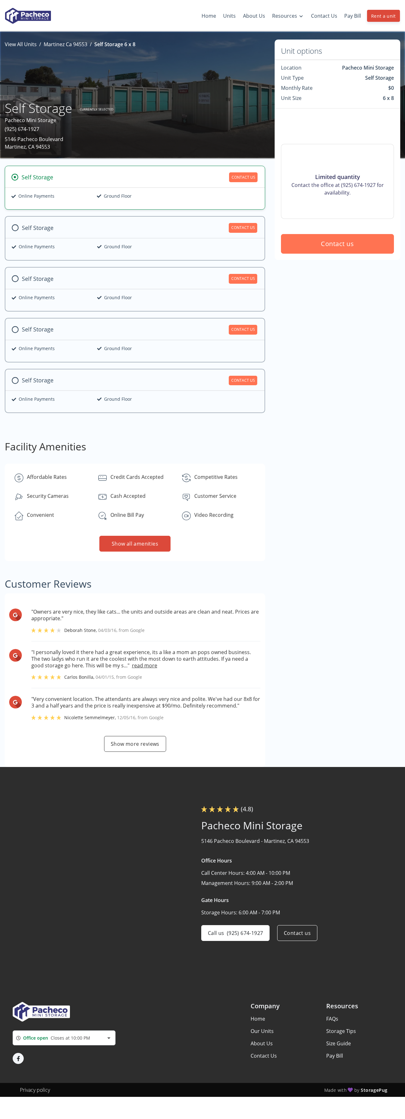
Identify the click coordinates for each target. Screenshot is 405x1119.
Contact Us (264, 1055)
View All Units (21, 44)
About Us (262, 1043)
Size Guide (338, 1043)
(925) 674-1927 (22, 129)
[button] (18, 1058)
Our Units (262, 1031)
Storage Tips (341, 1031)
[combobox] (64, 1037)
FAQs (332, 1018)
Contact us (337, 243)
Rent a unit (383, 16)
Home (258, 1018)
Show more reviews (135, 743)
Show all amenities (135, 543)
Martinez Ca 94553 (65, 44)
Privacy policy (35, 1089)
